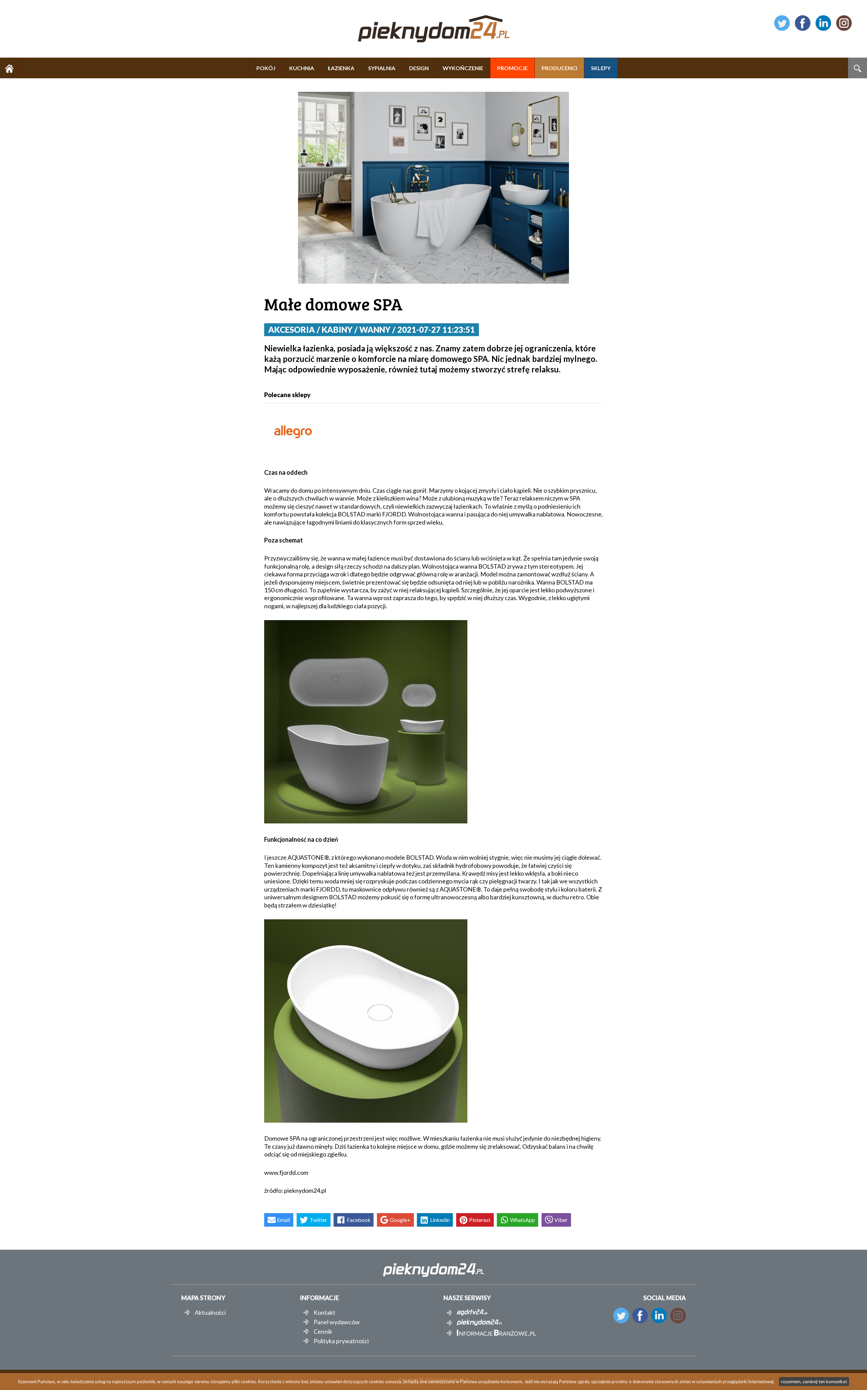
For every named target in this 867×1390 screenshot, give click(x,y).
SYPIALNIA (381, 68)
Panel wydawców (337, 1322)
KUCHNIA (301, 68)
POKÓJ (265, 68)
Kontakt (324, 1312)
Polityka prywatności (341, 1341)
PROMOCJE (512, 68)
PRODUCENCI (559, 68)
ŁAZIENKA (341, 68)
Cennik (323, 1331)
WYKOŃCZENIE (463, 68)
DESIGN (419, 68)
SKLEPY (601, 68)
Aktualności (210, 1312)
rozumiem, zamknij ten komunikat (814, 1381)
